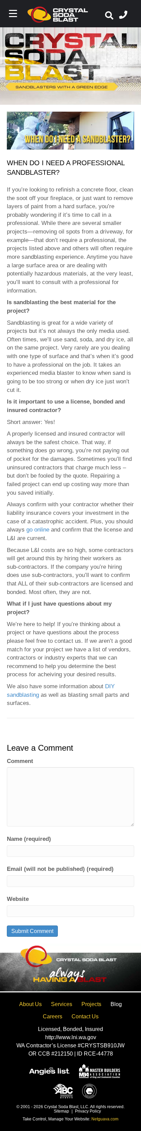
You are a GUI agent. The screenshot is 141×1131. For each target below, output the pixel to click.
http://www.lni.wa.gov (70, 1037)
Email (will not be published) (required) (60, 869)
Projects (91, 1004)
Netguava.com (104, 1119)
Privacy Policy (88, 1111)
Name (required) (29, 839)
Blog (116, 1004)
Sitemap (61, 1111)
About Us (30, 1004)
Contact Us (85, 1016)
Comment (20, 761)
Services (61, 1004)
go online (37, 529)
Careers (52, 1016)
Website (18, 899)
